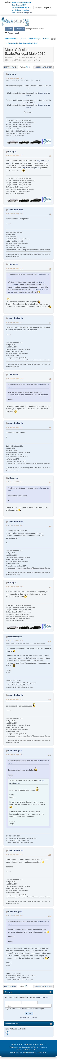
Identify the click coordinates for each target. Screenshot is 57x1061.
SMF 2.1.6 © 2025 (23, 1050)
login (38, 997)
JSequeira (13, 264)
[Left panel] (52, 39)
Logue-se (28, 12)
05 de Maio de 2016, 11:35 (14, 641)
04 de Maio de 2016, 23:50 (14, 378)
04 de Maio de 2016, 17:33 (14, 155)
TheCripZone (43, 1047)
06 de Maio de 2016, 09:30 (14, 915)
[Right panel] (54, 39)
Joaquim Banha (15, 209)
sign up (45, 997)
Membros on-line (12, 1024)
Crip (20, 1047)
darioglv (12, 74)
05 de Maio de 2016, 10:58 (14, 586)
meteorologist (15, 636)
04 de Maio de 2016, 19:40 (14, 213)
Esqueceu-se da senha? (28, 1017)
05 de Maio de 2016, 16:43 (14, 699)
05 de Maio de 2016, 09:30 (14, 525)
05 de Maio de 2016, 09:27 (14, 482)
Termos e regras (29, 1044)
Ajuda (21, 1044)
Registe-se (19, 12)
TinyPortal (14, 1044)
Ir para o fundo (11, 67)
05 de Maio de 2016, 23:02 (14, 854)
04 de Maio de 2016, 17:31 (14, 78)
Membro (8, 992)
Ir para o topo (10, 986)
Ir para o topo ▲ (40, 1044)
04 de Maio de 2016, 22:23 (14, 322)
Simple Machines (34, 1050)
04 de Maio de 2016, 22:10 (14, 268)
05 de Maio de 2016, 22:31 (14, 754)
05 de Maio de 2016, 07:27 (14, 427)
